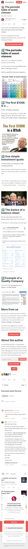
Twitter (3, 322)
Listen (24, 19)
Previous (6, 385)
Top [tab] (3, 474)
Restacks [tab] (11, 396)
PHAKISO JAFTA (9, 410)
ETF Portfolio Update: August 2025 (8, 492)
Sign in (24, 2)
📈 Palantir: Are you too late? (8, 479)
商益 (6, 422)
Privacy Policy (7, 533)
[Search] (25, 473)
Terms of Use (19, 533)
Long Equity (14, 285)
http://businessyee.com (19, 432)
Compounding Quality (10, 18)
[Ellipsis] (26, 410)
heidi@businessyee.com (11, 462)
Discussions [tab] (13, 474)
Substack (6, 545)
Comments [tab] (5, 396)
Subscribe (19, 2)
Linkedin (8, 322)
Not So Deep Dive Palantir (8, 482)
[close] (23, 497)
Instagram (18, 322)
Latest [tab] (7, 474)
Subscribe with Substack (15, 528)
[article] (14, 483)
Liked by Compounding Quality (12, 412)
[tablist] (8, 396)
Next (23, 385)
